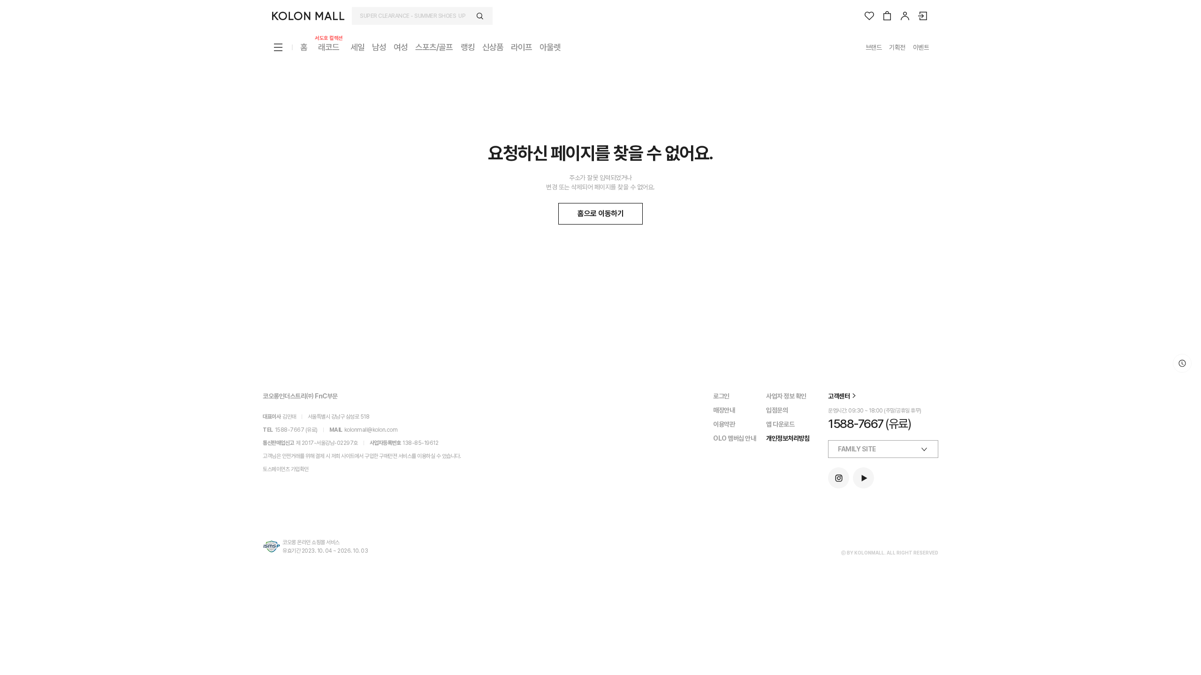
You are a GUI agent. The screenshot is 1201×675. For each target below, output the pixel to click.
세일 (357, 47)
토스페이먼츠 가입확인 (286, 469)
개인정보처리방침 (787, 438)
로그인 (721, 396)
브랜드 (874, 47)
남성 (379, 47)
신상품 (492, 47)
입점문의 (777, 410)
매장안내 (724, 410)
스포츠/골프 (434, 47)
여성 (401, 47)
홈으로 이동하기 (600, 213)
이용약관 (724, 424)
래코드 (329, 46)
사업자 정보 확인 (786, 396)
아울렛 (550, 47)
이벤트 (921, 47)
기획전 (897, 47)
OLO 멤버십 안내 (734, 438)
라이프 (521, 47)
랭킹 (468, 47)
